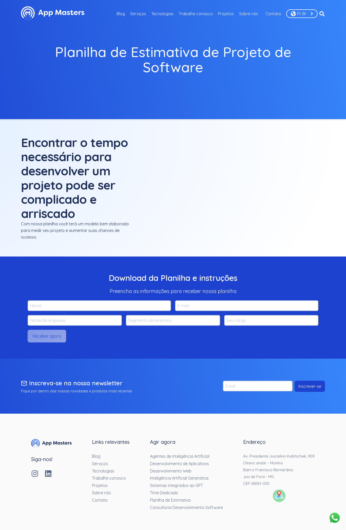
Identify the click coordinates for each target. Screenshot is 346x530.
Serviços (138, 13)
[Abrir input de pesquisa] (322, 13)
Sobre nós (248, 13)
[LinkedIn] (51, 474)
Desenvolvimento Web (170, 470)
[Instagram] (38, 474)
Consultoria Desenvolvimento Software (186, 507)
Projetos (226, 13)
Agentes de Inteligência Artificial (179, 456)
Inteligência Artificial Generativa (179, 478)
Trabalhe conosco (196, 13)
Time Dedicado (164, 492)
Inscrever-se (309, 386)
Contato (273, 13)
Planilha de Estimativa (170, 500)
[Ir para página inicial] (52, 13)
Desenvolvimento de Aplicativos (179, 463)
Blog (121, 13)
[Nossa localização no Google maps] (279, 496)
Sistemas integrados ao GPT (176, 485)
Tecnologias (162, 13)
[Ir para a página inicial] (51, 446)
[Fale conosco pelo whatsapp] (334, 518)
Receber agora (47, 336)
